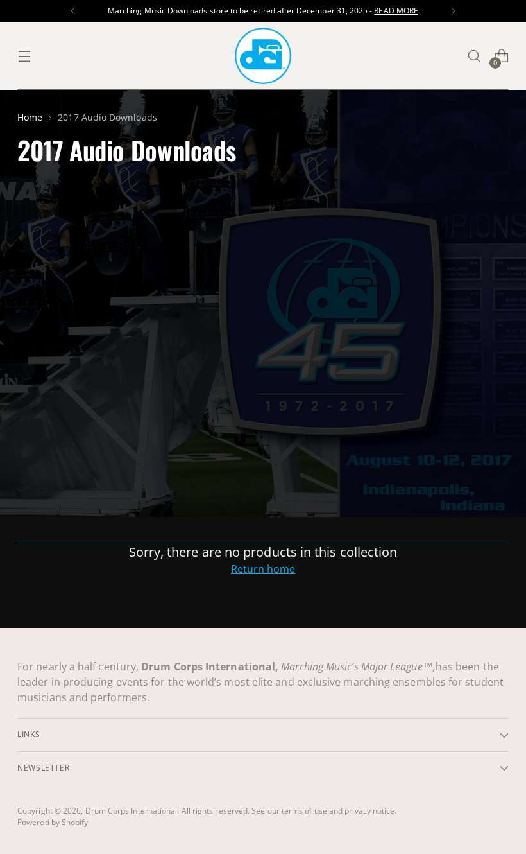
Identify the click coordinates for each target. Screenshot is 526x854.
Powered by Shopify (52, 822)
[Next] (453, 11)
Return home (263, 569)
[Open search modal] (474, 56)
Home (29, 117)
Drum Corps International (131, 810)
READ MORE (396, 10)
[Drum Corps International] (263, 56)
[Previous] (73, 11)
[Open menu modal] (24, 56)
